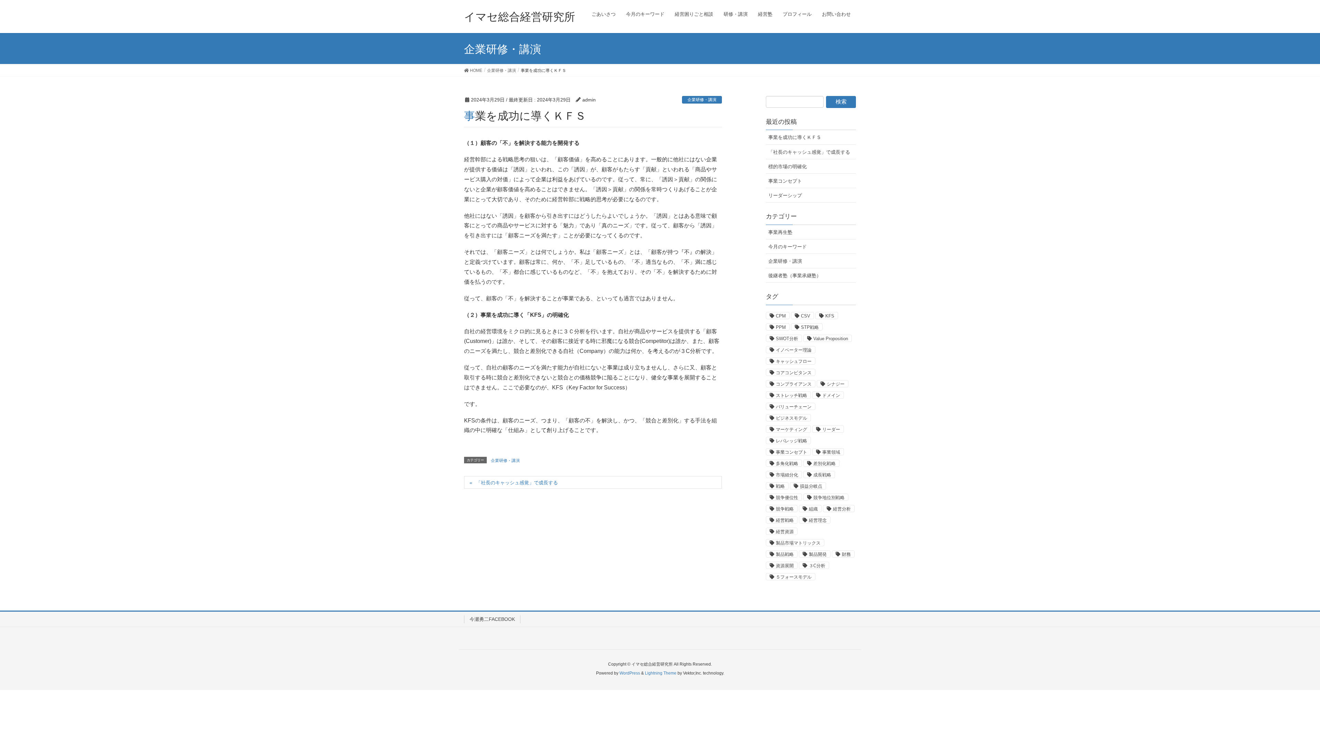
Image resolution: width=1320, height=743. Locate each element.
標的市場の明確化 (787, 166)
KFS (829, 316)
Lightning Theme (660, 673)
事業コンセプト (785, 181)
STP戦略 (810, 327)
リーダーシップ (785, 195)
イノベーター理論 (794, 350)
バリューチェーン (794, 406)
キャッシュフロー (794, 361)
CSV (805, 316)
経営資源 (785, 531)
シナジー (836, 384)
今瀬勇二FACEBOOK (492, 619)
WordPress (629, 673)
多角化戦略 (787, 463)
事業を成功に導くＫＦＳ (794, 137)
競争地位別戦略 (829, 497)
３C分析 (817, 565)
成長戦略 (822, 474)
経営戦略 (785, 520)
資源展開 (785, 565)
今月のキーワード (787, 246)
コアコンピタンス (794, 372)
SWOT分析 (787, 338)
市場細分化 (787, 474)
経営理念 (818, 520)
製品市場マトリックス (798, 543)
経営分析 (842, 509)
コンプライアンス (794, 384)
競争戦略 (785, 509)
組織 (813, 509)
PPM (781, 327)
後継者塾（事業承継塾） (794, 275)
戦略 (780, 486)
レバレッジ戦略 (791, 440)
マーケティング (791, 429)
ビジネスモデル (791, 418)
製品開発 (818, 554)
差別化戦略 (824, 463)
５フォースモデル (794, 577)
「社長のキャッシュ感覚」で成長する (517, 482)
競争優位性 (787, 497)
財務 (846, 554)
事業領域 (831, 452)
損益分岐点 (811, 486)
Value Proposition (830, 338)
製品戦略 (785, 554)
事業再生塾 (780, 232)
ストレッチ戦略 (791, 395)
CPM (781, 316)
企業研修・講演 (702, 99)
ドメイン (831, 395)
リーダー (831, 429)
